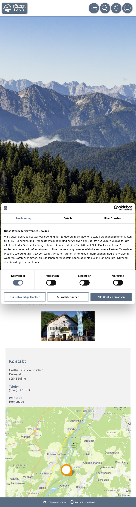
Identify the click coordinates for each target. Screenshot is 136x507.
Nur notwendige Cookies (25, 296)
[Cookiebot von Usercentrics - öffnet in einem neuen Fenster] (116, 208)
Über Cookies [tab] (112, 218)
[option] (68, 143)
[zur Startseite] (14, 8)
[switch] (51, 283)
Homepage (16, 402)
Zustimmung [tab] (24, 218)
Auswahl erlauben (68, 296)
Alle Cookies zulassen (111, 296)
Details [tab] (68, 218)
